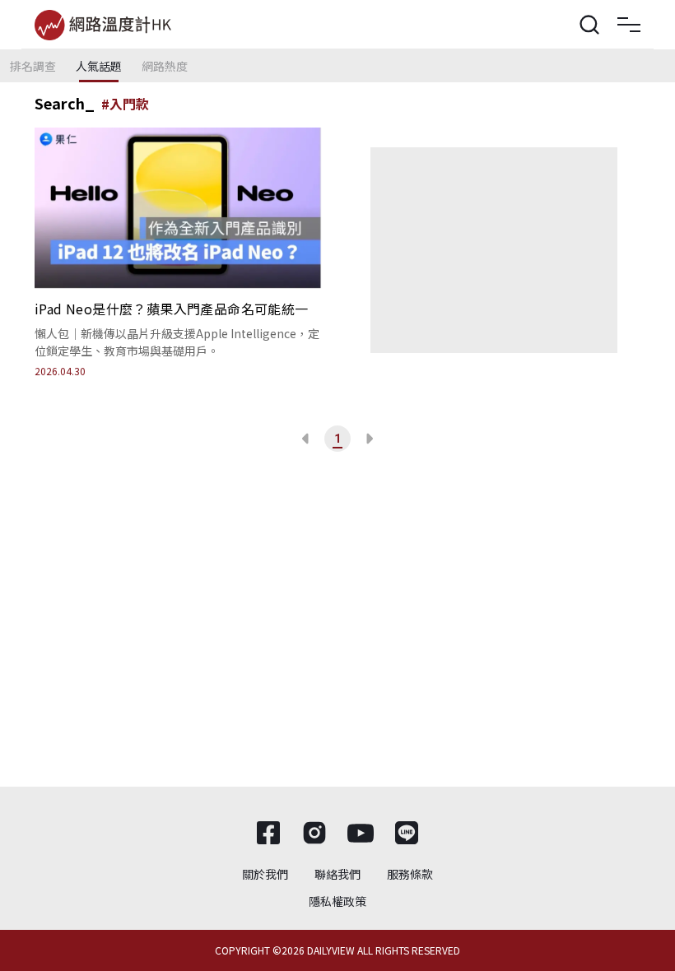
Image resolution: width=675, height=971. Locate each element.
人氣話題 (99, 66)
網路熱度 (165, 66)
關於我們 (265, 874)
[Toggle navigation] (628, 24)
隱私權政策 (337, 901)
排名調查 (33, 66)
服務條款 (410, 874)
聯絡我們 (337, 874)
